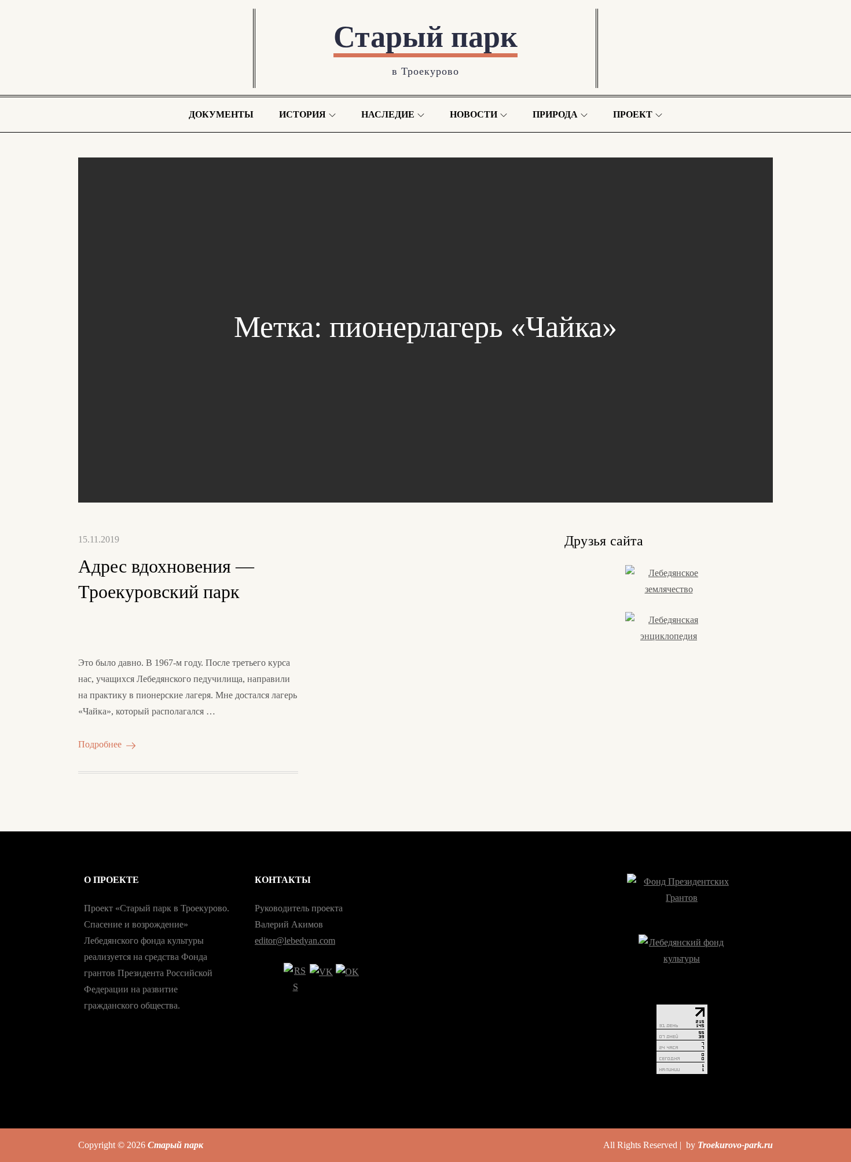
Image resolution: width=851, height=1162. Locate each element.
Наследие (388, 114)
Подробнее (100, 744)
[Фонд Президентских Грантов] (681, 898)
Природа (555, 114)
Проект (632, 114)
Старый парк (425, 36)
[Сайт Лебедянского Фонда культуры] (681, 963)
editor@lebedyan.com (295, 940)
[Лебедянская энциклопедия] (668, 629)
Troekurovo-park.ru (735, 1145)
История (302, 114)
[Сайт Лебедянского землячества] (668, 582)
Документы (221, 114)
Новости (473, 114)
